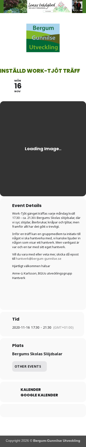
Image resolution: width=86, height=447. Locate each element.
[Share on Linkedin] (42, 410)
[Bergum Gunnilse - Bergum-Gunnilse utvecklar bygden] (43, 38)
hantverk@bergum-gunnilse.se (38, 258)
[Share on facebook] (23, 410)
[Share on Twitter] (33, 410)
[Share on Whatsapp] (52, 410)
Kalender (31, 390)
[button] (6, 38)
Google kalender (39, 395)
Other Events (28, 366)
